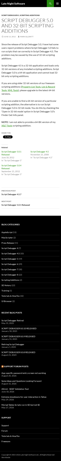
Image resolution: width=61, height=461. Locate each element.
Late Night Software (13, 3)
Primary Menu (57, 3)
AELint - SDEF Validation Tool (15, 389)
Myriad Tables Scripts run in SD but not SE (20, 405)
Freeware (5, 441)
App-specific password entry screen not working (23, 373)
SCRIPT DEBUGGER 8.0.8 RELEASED (18, 352)
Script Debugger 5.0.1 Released (15, 203)
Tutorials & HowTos (10, 296)
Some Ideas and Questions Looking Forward (21, 381)
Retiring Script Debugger (12, 344)
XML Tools (13, 90)
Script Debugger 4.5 (39, 151)
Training (5, 290)
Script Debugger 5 (10, 15)
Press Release (7, 243)
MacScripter (7, 237)
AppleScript (6, 232)
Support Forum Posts (16, 366)
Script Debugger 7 (9, 269)
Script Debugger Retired (12, 320)
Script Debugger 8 (9, 274)
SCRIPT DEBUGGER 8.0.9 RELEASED (18, 336)
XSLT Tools (6, 125)
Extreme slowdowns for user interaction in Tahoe (23, 397)
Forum (4, 430)
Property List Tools (31, 86)
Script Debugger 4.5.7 (11, 193)
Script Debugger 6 (9, 264)
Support (5, 425)
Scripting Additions (30, 15)
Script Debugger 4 (9, 248)
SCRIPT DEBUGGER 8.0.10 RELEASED (19, 328)
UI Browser (6, 301)
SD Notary (6, 285)
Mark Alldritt (26, 36)
